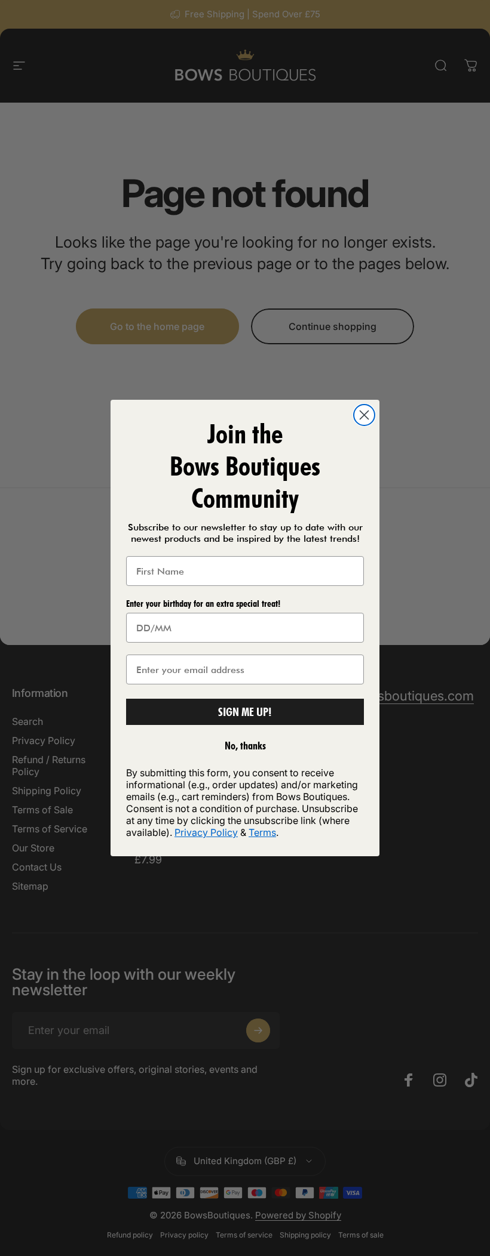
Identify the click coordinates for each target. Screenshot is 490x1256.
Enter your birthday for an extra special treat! (203, 603)
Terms (262, 832)
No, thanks (245, 745)
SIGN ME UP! (245, 712)
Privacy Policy (206, 832)
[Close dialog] (364, 415)
